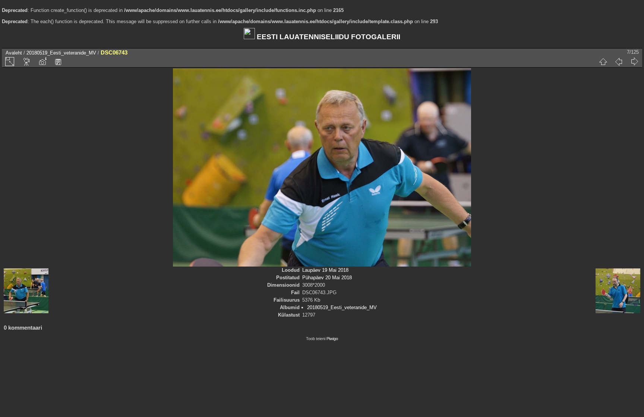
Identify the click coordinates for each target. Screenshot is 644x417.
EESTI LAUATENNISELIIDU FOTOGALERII (327, 37)
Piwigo (332, 338)
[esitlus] (27, 61)
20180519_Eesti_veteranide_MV (61, 53)
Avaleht (14, 53)
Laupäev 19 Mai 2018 (325, 270)
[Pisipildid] (603, 61)
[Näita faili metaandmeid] (42, 61)
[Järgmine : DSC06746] (634, 61)
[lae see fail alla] (58, 61)
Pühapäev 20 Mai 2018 (327, 277)
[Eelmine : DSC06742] (618, 61)
